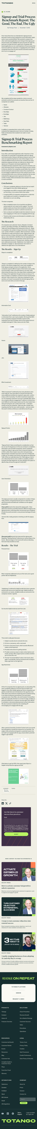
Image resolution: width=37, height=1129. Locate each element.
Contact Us (23, 1094)
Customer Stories (6, 1045)
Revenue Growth (24, 1015)
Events (3, 1048)
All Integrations (6, 1104)
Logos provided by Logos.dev (30, 1113)
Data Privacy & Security (26, 1058)
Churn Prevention (25, 1011)
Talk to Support (19, 1113)
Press (21, 1087)
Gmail (3, 1100)
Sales (21, 1025)
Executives (23, 1028)
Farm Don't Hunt (6, 1070)
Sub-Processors (24, 1052)
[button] (34, 3)
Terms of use (23, 1042)
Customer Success (25, 1021)
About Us (22, 1084)
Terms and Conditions (9, 826)
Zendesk (4, 1087)
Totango (4, 1011)
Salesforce (5, 1084)
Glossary (4, 1073)
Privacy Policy (20, 826)
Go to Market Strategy (26, 1018)
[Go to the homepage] (7, 3)
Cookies (22, 1048)
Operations (23, 1031)
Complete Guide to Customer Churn (7, 1062)
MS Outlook (5, 1097)
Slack (3, 1094)
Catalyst (4, 1015)
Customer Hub (6, 1058)
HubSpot (4, 1091)
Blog (3, 1055)
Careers (22, 1091)
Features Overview (7, 1021)
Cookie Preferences (25, 1055)
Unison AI (4, 1018)
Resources (5, 1052)
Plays (3, 1067)
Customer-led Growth (8, 1042)
